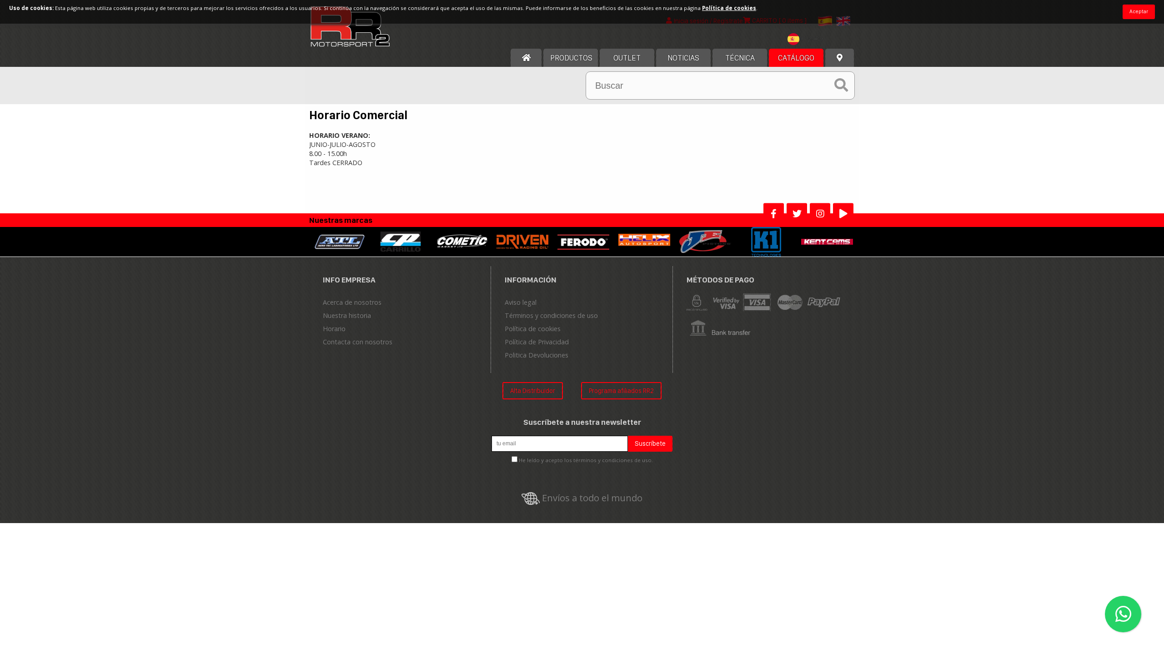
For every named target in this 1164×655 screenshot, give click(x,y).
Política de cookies (533, 328)
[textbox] (807, 39)
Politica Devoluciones (536, 355)
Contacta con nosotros (357, 342)
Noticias (683, 57)
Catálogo (796, 57)
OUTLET (627, 57)
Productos (571, 57)
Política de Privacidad (537, 342)
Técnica (740, 57)
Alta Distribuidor (532, 390)
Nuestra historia (347, 315)
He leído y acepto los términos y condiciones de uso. (586, 460)
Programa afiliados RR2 (621, 390)
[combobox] (807, 40)
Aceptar (1138, 11)
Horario (334, 328)
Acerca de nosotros (352, 302)
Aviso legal (521, 302)
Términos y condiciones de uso (551, 315)
